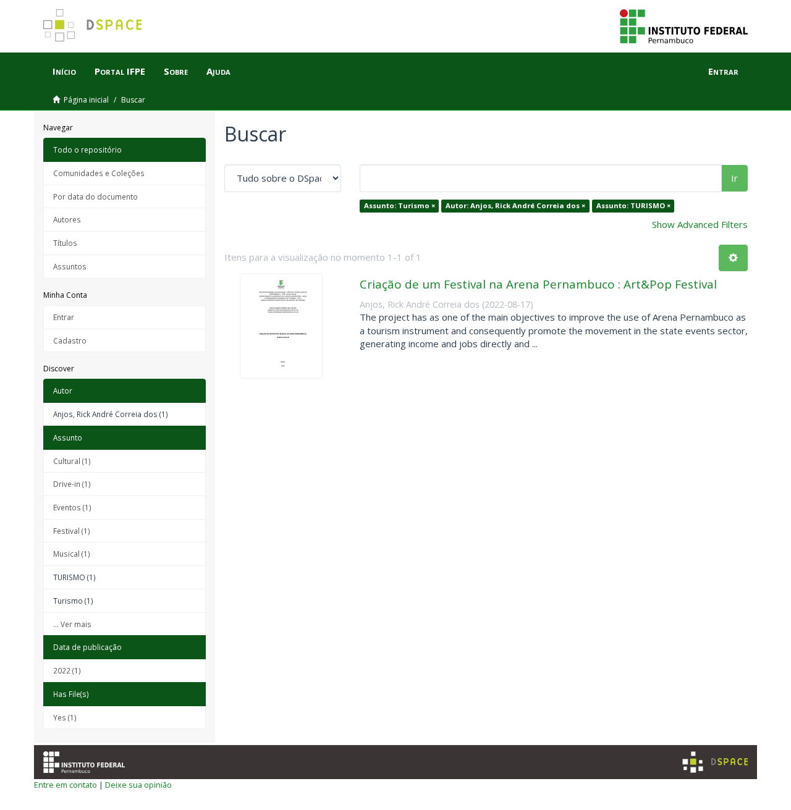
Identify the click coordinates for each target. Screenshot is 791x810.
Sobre (176, 71)
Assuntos (70, 266)
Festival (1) (71, 531)
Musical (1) (71, 554)
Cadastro (70, 340)
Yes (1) (65, 717)
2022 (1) (67, 670)
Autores (67, 219)
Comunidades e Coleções (99, 173)
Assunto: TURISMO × (633, 205)
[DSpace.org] (715, 762)
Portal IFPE (120, 71)
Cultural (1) (72, 461)
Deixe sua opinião (138, 784)
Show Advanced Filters (700, 224)
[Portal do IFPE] (684, 25)
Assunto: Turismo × (399, 205)
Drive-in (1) (72, 484)
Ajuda (218, 71)
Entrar (63, 317)
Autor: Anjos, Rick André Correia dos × (515, 205)
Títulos (65, 243)
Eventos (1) (72, 507)
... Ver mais (72, 624)
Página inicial (86, 100)
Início (64, 71)
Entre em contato (65, 784)
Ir (734, 178)
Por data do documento (95, 196)
